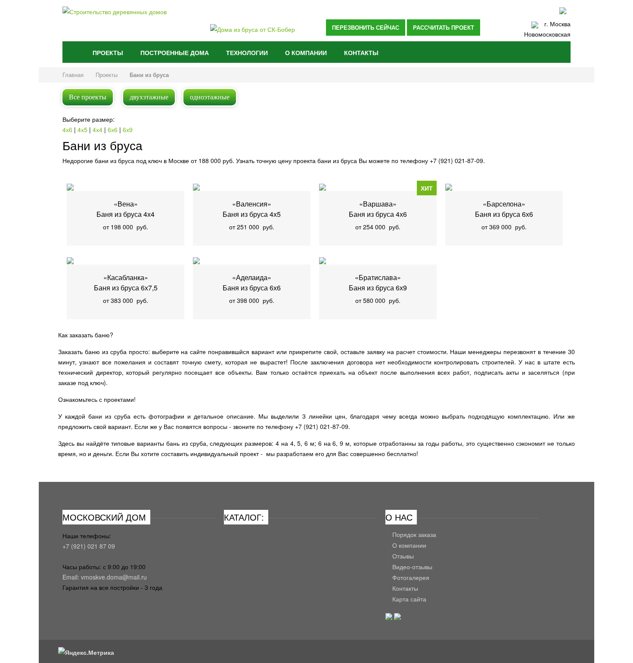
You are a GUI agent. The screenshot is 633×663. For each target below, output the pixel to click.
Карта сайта (409, 599)
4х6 (68, 129)
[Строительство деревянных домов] (138, 22)
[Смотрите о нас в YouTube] (397, 617)
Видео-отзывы (412, 567)
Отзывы (403, 556)
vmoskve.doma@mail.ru (114, 577)
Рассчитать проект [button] (443, 27)
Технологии (247, 52)
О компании (306, 52)
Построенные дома (174, 52)
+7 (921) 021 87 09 (88, 546)
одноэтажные (210, 97)
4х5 (83, 129)
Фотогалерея (410, 578)
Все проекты (87, 97)
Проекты (108, 52)
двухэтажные (149, 97)
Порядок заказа (414, 534)
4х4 (98, 129)
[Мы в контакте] (388, 617)
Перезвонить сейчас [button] (365, 27)
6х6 (113, 129)
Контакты (361, 52)
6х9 (128, 129)
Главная (73, 52)
